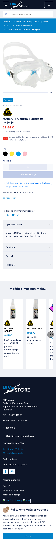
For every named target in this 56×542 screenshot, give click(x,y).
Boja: (5, 148)
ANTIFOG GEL (34, 328)
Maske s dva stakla (23, 25)
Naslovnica (8, 22)
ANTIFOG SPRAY (9, 329)
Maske (9, 25)
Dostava (10, 247)
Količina (7, 160)
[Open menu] (6, 5)
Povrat (9, 256)
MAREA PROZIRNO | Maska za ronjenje (23, 29)
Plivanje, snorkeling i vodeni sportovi (32, 22)
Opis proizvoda (14, 224)
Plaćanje (10, 264)
